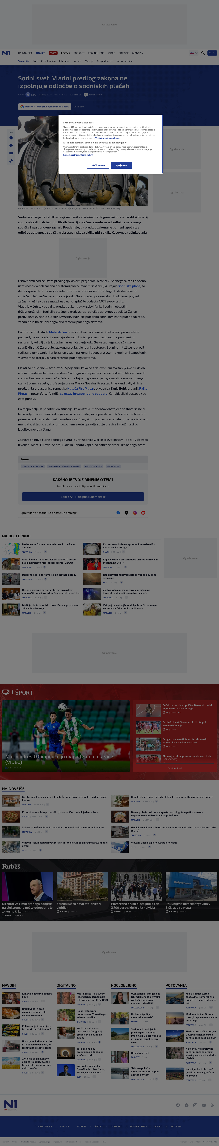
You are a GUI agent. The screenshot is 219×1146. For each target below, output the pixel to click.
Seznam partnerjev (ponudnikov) (78, 155)
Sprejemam (121, 165)
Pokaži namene (97, 165)
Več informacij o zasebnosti (107, 138)
